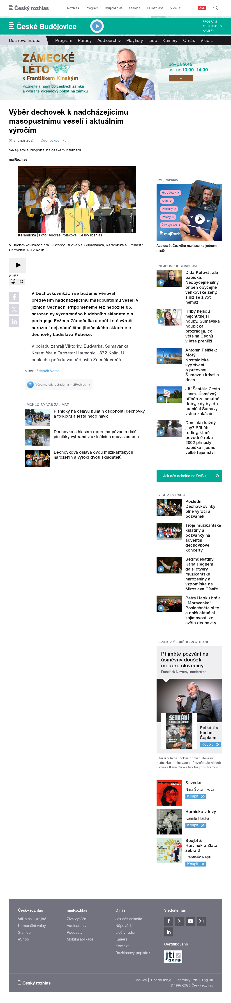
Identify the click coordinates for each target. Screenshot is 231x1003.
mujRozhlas (114, 8)
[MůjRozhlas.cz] (18, 160)
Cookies (140, 980)
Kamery (208, 30)
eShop (23, 939)
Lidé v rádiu (125, 932)
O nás (189, 40)
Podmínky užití (187, 980)
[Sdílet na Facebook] (14, 297)
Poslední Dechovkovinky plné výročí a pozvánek (200, 509)
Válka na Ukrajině (32, 919)
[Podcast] (13, 282)
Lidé (152, 40)
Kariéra (121, 939)
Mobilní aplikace (80, 939)
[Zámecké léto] (115, 72)
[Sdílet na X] (14, 309)
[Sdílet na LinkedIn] (14, 321)
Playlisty (134, 40)
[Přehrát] (17, 265)
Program (92, 8)
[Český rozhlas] (29, 8)
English (207, 980)
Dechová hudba (24, 40)
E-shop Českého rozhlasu (184, 642)
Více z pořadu (171, 495)
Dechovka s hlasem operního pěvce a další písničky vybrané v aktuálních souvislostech (96, 434)
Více (207, 40)
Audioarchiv (212, 26)
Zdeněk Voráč (48, 371)
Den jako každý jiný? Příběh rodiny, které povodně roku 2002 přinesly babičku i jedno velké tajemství (200, 437)
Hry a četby (169, 192)
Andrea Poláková (63, 235)
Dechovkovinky (53, 140)
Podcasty (75, 932)
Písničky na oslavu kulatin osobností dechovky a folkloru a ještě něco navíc (99, 413)
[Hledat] (216, 8)
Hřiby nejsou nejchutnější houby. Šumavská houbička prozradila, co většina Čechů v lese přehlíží (202, 326)
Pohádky (167, 208)
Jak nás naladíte (129, 919)
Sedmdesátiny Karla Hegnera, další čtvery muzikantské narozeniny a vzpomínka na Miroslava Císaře (201, 574)
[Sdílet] (21, 282)
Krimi (165, 200)
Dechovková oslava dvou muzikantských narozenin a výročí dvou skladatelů (93, 455)
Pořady (85, 40)
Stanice (135, 8)
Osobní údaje (161, 980)
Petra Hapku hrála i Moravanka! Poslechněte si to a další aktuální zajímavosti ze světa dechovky (203, 610)
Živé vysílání (169, 225)
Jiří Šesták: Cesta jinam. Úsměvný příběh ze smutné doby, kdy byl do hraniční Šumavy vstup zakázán (202, 401)
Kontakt (122, 946)
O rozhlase (155, 8)
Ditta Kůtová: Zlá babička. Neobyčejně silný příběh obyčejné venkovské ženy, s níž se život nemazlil (202, 287)
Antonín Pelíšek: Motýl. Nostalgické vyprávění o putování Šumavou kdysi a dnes (202, 365)
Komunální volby (32, 926)
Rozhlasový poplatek (133, 953)
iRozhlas (73, 8)
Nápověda (124, 926)
